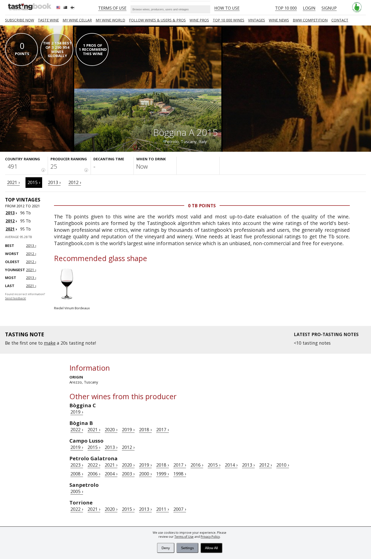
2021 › (13, 182)
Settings (187, 548)
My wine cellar (77, 20)
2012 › (74, 182)
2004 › (111, 474)
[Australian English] (65, 8)
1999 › (162, 474)
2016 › (197, 465)
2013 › (54, 182)
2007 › (179, 509)
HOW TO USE (227, 8)
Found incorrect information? (25, 296)
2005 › (76, 491)
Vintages (256, 20)
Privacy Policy (210, 537)
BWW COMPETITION (310, 20)
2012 (10, 221)
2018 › (145, 429)
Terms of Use (184, 537)
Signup (329, 8)
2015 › (34, 182)
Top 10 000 (286, 8)
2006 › (94, 474)
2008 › (76, 474)
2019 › (76, 412)
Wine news (279, 20)
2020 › (111, 429)
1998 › (179, 474)
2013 (10, 213)
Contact (339, 20)
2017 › (162, 429)
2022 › (76, 429)
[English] (58, 8)
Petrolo (172, 141)
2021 (10, 229)
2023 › (76, 465)
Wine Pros (199, 20)
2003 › (128, 474)
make (50, 343)
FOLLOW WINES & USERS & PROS (157, 20)
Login (309, 8)
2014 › (231, 465)
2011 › (162, 509)
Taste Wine (48, 20)
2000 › (145, 474)
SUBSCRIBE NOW (19, 20)
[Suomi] (72, 8)
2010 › (282, 465)
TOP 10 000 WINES (228, 20)
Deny (166, 548)
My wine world (110, 20)
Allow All (211, 548)
